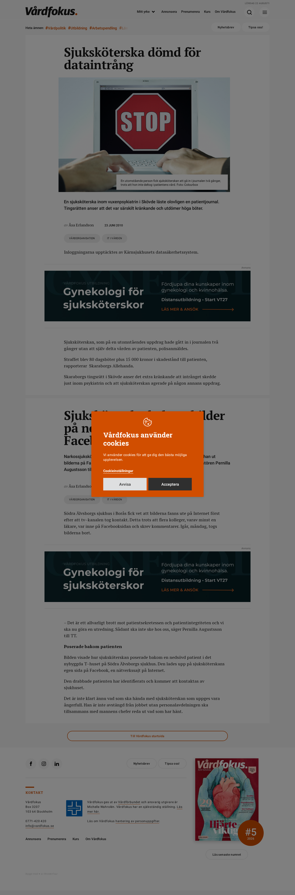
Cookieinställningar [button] (118, 471)
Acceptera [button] (170, 484)
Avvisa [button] (125, 484)
